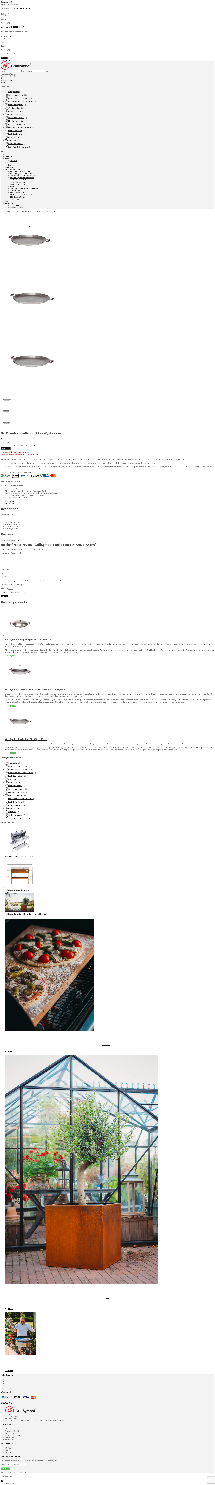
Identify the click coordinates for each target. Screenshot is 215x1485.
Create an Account (21, 8)
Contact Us (9, 203)
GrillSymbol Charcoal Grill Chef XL (17, 890)
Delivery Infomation (12, 1435)
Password (5, 23)
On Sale (8, 165)
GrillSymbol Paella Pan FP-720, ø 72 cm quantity (18, 446)
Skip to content (6, 2)
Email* (3, 1464)
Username (5, 19)
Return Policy (10, 1437)
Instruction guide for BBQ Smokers (22, 173)
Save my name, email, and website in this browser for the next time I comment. (32, 581)
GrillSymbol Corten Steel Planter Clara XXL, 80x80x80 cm (25, 914)
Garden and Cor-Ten (17, 182)
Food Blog (9, 167)
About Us (8, 156)
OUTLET (8, 163)
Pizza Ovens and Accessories (20, 101)
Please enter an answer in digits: (12, 585)
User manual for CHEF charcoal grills (23, 176)
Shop (7, 159)
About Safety (14, 186)
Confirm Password (8, 54)
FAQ (7, 201)
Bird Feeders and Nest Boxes (20, 127)
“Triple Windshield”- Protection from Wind (25, 188)
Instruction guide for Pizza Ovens (22, 178)
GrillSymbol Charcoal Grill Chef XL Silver (19, 856)
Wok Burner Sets (14, 108)
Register (8, 60)
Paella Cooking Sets (15, 105)
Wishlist (8, 1452)
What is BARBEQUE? (17, 193)
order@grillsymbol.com (13, 1418)
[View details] (19, 635)
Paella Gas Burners (15, 134)
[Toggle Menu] (2, 151)
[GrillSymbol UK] (16, 69)
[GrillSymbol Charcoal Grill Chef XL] (19, 888)
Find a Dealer (14, 205)
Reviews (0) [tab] (9, 503)
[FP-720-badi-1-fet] (29, 268)
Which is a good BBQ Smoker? (21, 195)
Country (4, 592)
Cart (6, 1450)
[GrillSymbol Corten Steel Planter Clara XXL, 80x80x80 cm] (19, 912)
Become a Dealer (16, 207)
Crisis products (13, 92)
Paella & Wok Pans (15, 131)
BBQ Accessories (14, 111)
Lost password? (6, 27)
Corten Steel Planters (16, 118)
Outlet (12, 140)
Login (27, 31)
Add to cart (6, 448)
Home (3, 211)
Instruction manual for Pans (20, 171)
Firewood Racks (15, 124)
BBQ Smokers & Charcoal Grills (19, 98)
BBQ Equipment (14, 137)
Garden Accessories (15, 144)
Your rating (5, 553)
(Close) (21, 27)
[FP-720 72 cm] (32, 330)
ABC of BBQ (14, 199)
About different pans (17, 184)
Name (4, 573)
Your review (6, 569)
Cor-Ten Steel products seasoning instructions (26, 180)
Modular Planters (16, 121)
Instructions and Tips (12, 169)
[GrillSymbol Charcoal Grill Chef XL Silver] (19, 854)
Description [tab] (9, 501)
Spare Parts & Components (18, 147)
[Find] (47, 71)
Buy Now (13, 656)
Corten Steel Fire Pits (15, 95)
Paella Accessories (15, 114)
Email (3, 46)
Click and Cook (15, 190)
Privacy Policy (10, 1433)
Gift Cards (13, 161)
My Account (9, 1448)
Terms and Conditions (13, 1431)
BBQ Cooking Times (17, 197)
